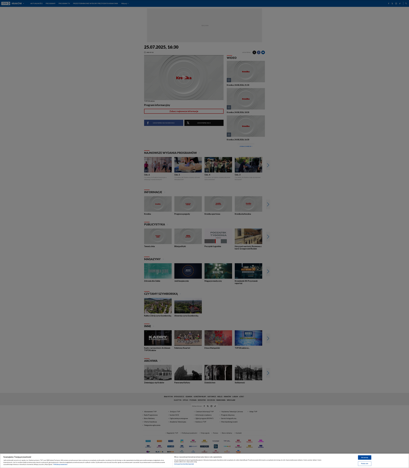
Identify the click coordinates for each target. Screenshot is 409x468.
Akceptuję (364, 457)
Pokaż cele (364, 463)
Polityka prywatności (60, 464)
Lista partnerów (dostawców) (184, 464)
